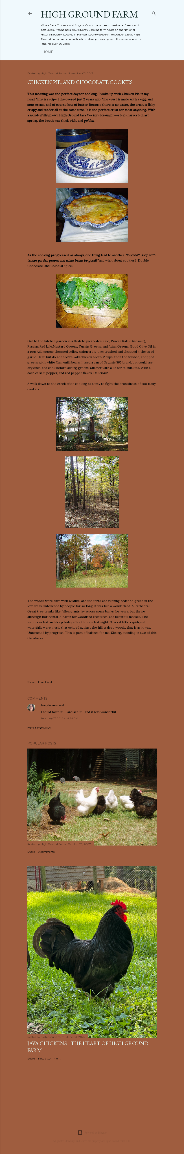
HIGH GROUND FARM (89, 14)
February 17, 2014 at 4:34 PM (59, 718)
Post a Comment (39, 728)
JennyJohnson (49, 705)
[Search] (154, 12)
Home (47, 52)
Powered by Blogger (96, 1132)
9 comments (46, 851)
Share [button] (31, 682)
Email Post (45, 682)
